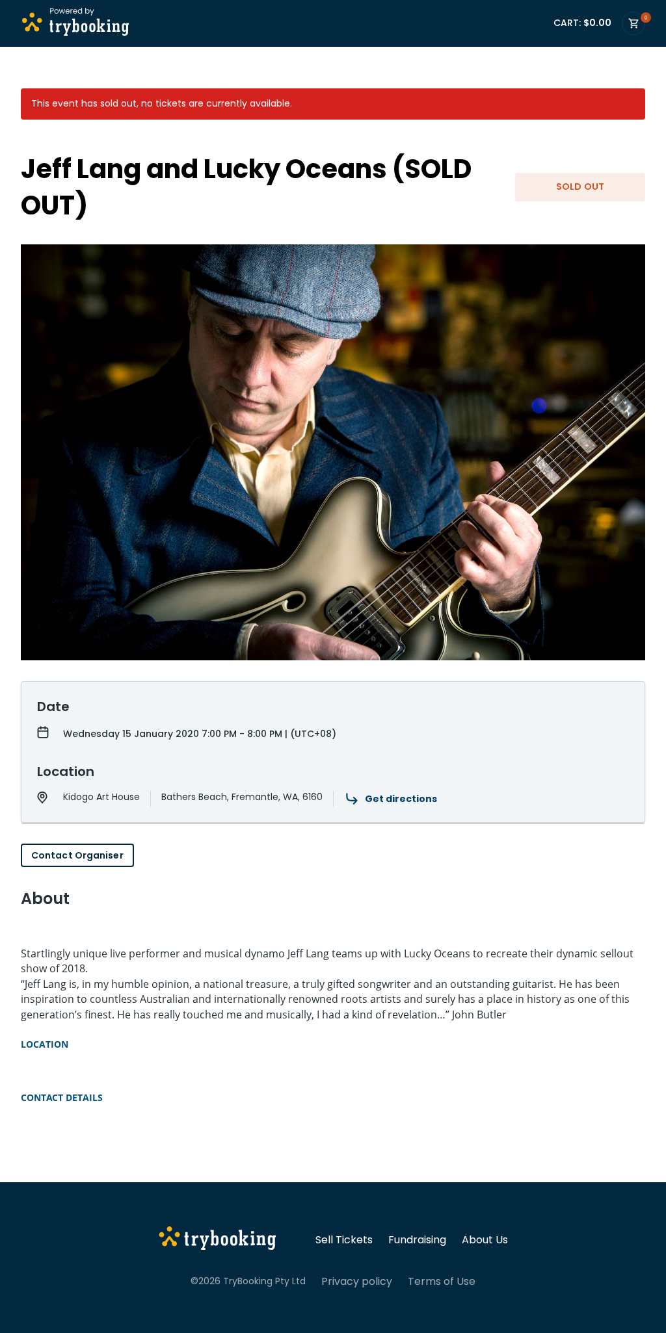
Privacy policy (356, 1282)
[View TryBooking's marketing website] (217, 1240)
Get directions (401, 798)
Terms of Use (441, 1282)
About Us (485, 1240)
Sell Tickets (344, 1240)
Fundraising (417, 1240)
